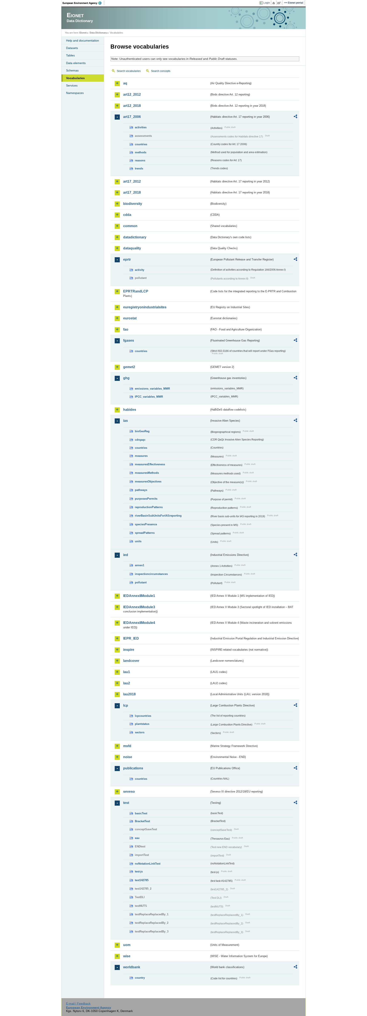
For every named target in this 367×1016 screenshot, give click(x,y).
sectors (139, 732)
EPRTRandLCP (135, 291)
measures (141, 455)
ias (125, 420)
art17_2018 (132, 192)
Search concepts (160, 71)
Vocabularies (75, 78)
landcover (131, 660)
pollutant (141, 582)
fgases (128, 340)
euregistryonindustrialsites (145, 307)
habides (129, 409)
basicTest (141, 813)
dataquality (132, 248)
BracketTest (142, 821)
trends (139, 168)
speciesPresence (146, 524)
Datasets (72, 48)
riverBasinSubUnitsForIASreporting (158, 515)
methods (140, 152)
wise (126, 956)
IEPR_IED (131, 638)
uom (126, 945)
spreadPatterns (145, 532)
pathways (141, 490)
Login (266, 2)
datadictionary (134, 237)
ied (125, 555)
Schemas (72, 70)
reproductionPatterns (149, 507)
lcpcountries (143, 715)
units (138, 541)
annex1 (139, 565)
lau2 (126, 683)
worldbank (131, 967)
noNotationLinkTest (147, 863)
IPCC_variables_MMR (149, 396)
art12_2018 (132, 106)
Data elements (76, 63)
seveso (129, 791)
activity (139, 269)
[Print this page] (274, 3)
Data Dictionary (98, 32)
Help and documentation (82, 40)
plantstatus (142, 723)
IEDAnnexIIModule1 (139, 596)
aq (125, 83)
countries (141, 144)
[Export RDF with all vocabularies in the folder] (295, 117)
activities (141, 127)
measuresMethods (147, 472)
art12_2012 (132, 94)
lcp (125, 705)
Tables (70, 55)
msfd (127, 746)
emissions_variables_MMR (152, 388)
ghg (126, 378)
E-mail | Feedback (78, 1003)
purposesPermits (146, 498)
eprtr (127, 259)
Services (72, 85)
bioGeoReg (142, 431)
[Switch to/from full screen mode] (279, 3)
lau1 (126, 672)
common (130, 226)
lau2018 (129, 694)
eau (137, 838)
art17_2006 (132, 117)
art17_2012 (132, 181)
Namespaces (75, 93)
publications (133, 768)
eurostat (130, 318)
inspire (128, 649)
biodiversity (132, 203)
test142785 (141, 880)
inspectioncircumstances (151, 574)
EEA (83, 3)
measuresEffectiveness (150, 464)
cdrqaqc (140, 439)
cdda (127, 215)
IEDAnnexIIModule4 (139, 623)
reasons (140, 160)
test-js (139, 871)
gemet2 (129, 367)
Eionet (83, 32)
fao (125, 329)
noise (127, 757)
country (140, 977)
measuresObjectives (148, 481)
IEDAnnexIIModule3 (139, 607)
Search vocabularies (129, 71)
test (126, 803)
